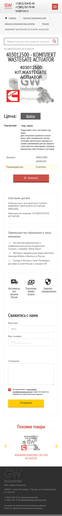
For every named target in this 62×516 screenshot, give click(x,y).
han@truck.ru (22, 11)
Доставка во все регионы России (14, 292)
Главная (12, 18)
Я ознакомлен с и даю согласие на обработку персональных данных (31, 391)
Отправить (26, 402)
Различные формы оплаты (31, 291)
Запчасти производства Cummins (20, 24)
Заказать (33, 178)
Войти (30, 116)
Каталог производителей (34, 18)
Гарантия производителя (49, 289)
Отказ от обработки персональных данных (23, 508)
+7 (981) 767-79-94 (25, 7)
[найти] (54, 41)
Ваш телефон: (15, 336)
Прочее (45, 24)
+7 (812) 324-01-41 (25, 3)
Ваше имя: (13, 323)
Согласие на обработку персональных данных (25, 505)
